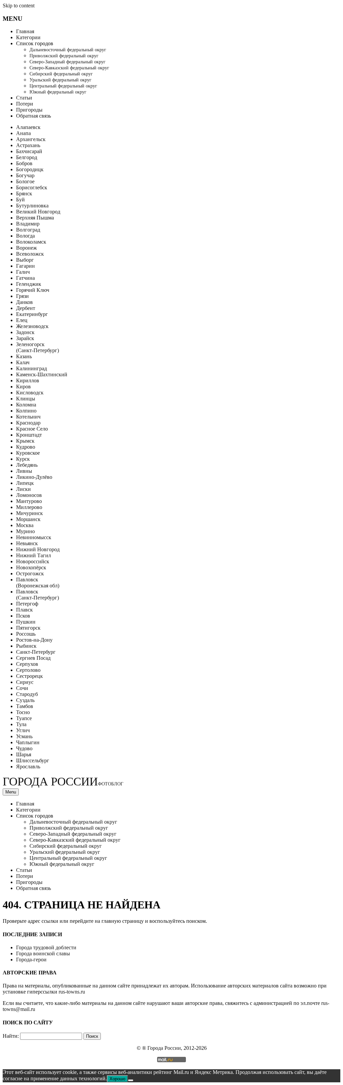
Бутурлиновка (32, 205)
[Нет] (130, 1080)
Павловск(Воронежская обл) (37, 582)
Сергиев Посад (33, 658)
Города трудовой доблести (46, 947)
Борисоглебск (31, 187)
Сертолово (28, 670)
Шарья (23, 754)
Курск (23, 459)
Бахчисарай (29, 151)
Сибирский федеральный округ (61, 73)
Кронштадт (29, 435)
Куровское (28, 453)
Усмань (24, 736)
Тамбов (24, 706)
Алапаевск (28, 127)
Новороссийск (32, 561)
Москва (24, 525)
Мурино (25, 531)
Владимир (28, 224)
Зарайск (25, 338)
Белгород (26, 157)
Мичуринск (29, 513)
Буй (20, 199)
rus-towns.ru (72, 992)
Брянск (24, 193)
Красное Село (32, 429)
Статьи (24, 98)
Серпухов (27, 664)
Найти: (11, 1036)
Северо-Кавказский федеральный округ (69, 67)
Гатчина (25, 278)
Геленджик (28, 284)
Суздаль (25, 700)
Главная (25, 31)
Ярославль (28, 766)
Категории (28, 37)
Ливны (24, 471)
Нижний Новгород (38, 549)
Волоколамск (31, 242)
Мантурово (29, 501)
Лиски (23, 489)
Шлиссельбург (32, 760)
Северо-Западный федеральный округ (67, 61)
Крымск (25, 441)
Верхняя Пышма (35, 217)
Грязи (22, 296)
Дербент (25, 308)
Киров (23, 386)
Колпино (26, 410)
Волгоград (28, 230)
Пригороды (29, 110)
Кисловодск (30, 392)
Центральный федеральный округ (63, 85)
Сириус (24, 682)
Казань (24, 356)
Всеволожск (30, 254)
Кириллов (27, 380)
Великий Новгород (38, 211)
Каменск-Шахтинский (41, 374)
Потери (24, 104)
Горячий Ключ (32, 290)
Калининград (31, 368)
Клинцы (25, 398)
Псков (23, 616)
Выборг (25, 260)
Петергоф (27, 604)
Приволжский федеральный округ (63, 55)
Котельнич (28, 417)
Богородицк (30, 169)
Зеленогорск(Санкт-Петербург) (37, 347)
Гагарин (25, 266)
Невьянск (27, 543)
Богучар (25, 175)
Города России (63, 781)
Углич (23, 730)
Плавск (24, 610)
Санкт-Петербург (36, 652)
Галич (23, 272)
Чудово (24, 748)
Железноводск (32, 326)
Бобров (24, 163)
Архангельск (31, 139)
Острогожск (30, 573)
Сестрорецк (29, 676)
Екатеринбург (32, 314)
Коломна (26, 404)
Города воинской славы (43, 953)
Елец (21, 320)
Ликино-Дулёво (34, 477)
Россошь (26, 634)
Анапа (23, 133)
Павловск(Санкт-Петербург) (37, 594)
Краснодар (28, 423)
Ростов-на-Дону (34, 640)
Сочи (22, 688)
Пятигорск (28, 628)
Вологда (25, 236)
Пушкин (26, 622)
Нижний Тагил (33, 555)
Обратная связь (33, 116)
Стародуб (27, 694)
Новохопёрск (31, 567)
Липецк (25, 483)
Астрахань (28, 145)
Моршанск (28, 519)
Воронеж (26, 248)
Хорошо (117, 1078)
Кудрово (25, 447)
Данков (24, 302)
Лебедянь (27, 465)
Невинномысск (33, 537)
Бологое (25, 181)
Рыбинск (26, 646)
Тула (21, 724)
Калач (22, 362)
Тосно (23, 712)
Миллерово (29, 507)
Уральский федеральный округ (60, 79)
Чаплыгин (28, 742)
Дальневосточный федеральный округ (67, 49)
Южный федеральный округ (57, 91)
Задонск (25, 332)
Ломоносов (29, 495)
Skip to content (19, 5)
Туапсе (24, 718)
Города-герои (31, 959)
